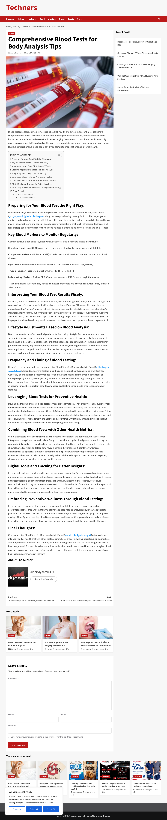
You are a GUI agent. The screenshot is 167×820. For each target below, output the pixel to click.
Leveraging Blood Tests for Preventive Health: (32, 177)
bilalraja (13, 649)
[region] (34, 801)
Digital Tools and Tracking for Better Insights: (32, 184)
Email (64, 714)
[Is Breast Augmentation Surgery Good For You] (60, 627)
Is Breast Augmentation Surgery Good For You (56, 644)
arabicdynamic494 (16, 53)
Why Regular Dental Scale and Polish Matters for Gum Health (96, 644)
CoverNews (92, 816)
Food (42, 19)
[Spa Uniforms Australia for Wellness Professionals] (146, 770)
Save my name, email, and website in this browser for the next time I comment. (47, 736)
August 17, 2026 (60, 649)
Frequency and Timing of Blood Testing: (29, 173)
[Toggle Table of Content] (58, 155)
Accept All (51, 809)
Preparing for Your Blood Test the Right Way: (32, 159)
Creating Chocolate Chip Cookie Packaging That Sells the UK (136, 66)
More (79, 19)
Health (31, 19)
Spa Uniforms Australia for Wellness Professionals (133, 88)
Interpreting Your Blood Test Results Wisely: (31, 166)
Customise (17, 809)
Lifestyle (52, 19)
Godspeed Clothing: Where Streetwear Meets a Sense (137, 54)
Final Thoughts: (20, 191)
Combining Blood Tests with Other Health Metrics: (34, 180)
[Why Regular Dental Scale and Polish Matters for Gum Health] (96, 627)
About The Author (25, 194)
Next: (86, 599)
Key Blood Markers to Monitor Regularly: (30, 162)
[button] (159, 19)
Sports (71, 19)
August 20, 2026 (24, 649)
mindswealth (77, 792)
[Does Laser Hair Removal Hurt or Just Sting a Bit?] (23, 627)
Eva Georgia (87, 649)
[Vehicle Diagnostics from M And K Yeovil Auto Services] (115, 770)
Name (11, 714)
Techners (21, 7)
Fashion (20, 19)
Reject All (34, 809)
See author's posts (43, 579)
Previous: (31, 599)
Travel (61, 19)
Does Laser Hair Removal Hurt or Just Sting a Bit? (22, 644)
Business (10, 19)
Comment (13, 678)
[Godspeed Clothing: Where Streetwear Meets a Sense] (52, 770)
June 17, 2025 (31, 53)
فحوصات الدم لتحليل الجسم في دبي (26, 216)
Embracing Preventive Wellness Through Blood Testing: (36, 187)
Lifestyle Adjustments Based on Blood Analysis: (33, 169)
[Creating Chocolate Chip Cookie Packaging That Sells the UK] (83, 770)
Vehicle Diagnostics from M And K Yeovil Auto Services (137, 77)
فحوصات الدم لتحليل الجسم (78, 535)
